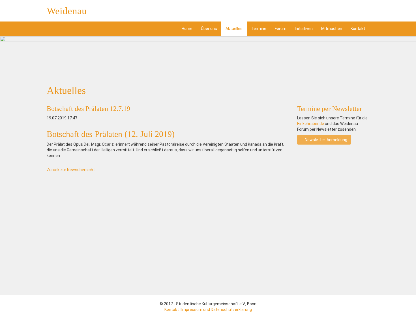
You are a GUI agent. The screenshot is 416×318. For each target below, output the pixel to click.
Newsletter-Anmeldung (325, 139)
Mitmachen (331, 28)
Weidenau (67, 10)
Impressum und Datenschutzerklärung (216, 309)
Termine (258, 28)
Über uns (209, 28)
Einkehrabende (310, 123)
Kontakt (358, 28)
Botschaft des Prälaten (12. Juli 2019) (111, 134)
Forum (280, 28)
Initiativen (304, 28)
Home (187, 28)
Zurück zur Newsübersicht (71, 169)
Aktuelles (234, 28)
